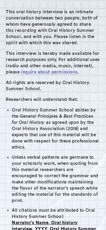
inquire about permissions (49, 72)
